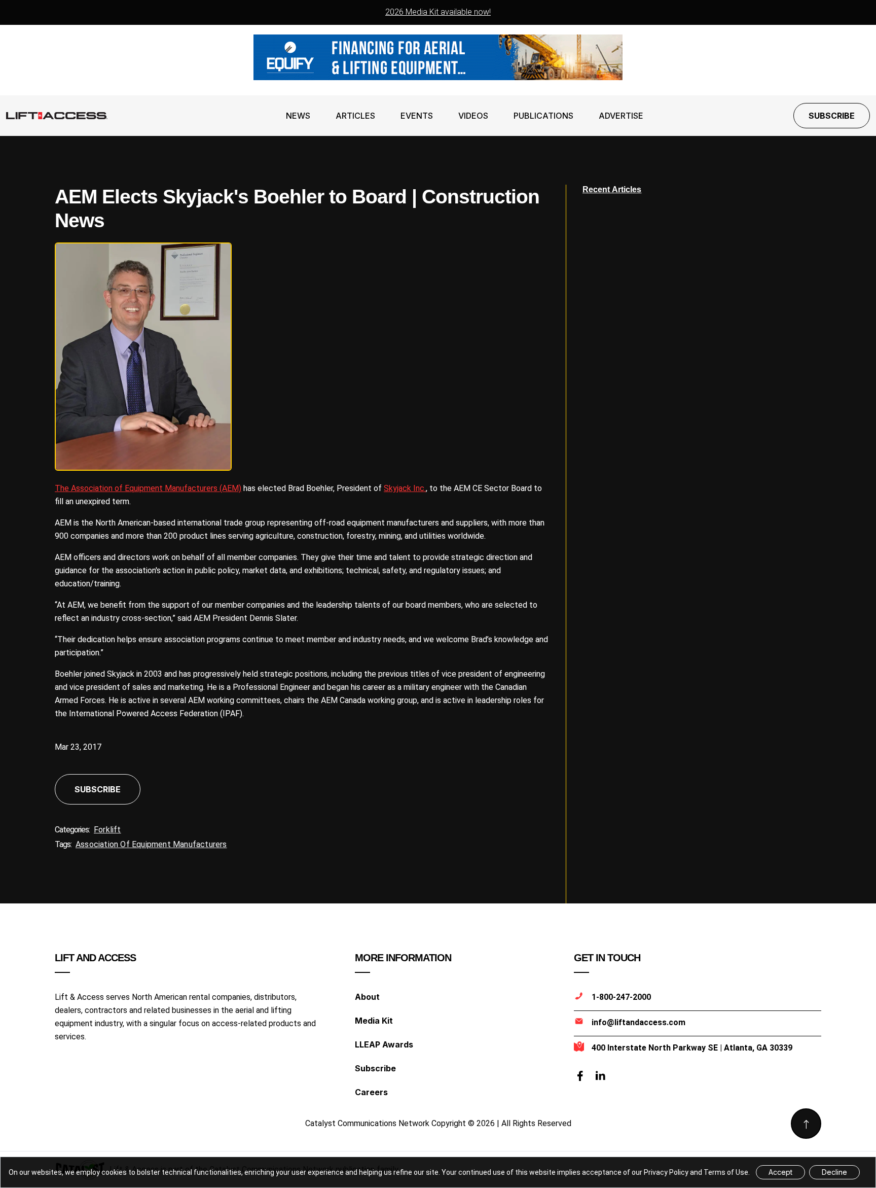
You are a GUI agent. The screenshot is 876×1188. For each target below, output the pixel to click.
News (298, 116)
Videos (473, 116)
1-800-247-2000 (621, 997)
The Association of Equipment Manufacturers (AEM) (148, 488)
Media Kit (374, 1021)
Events (416, 116)
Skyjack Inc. (405, 488)
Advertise (621, 116)
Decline (834, 1172)
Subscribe (832, 116)
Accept (780, 1172)
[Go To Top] (806, 1123)
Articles (355, 116)
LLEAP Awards (384, 1044)
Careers (371, 1092)
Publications (543, 116)
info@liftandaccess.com (638, 1022)
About (367, 997)
